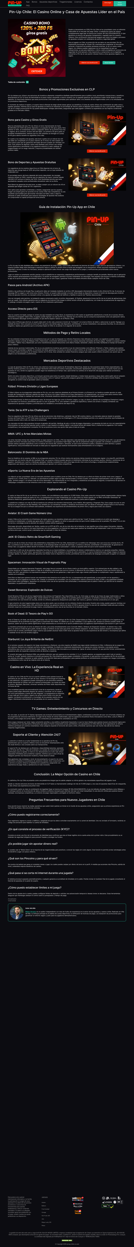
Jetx (43, 1219)
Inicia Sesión (120, 3)
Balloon (44, 1205)
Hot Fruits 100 (46, 1215)
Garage (44, 1212)
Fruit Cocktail (45, 1209)
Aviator (44, 1202)
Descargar (107, 2)
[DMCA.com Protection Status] (67, 1240)
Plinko (43, 1225)
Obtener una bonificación (89, 62)
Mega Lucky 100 (46, 1222)
